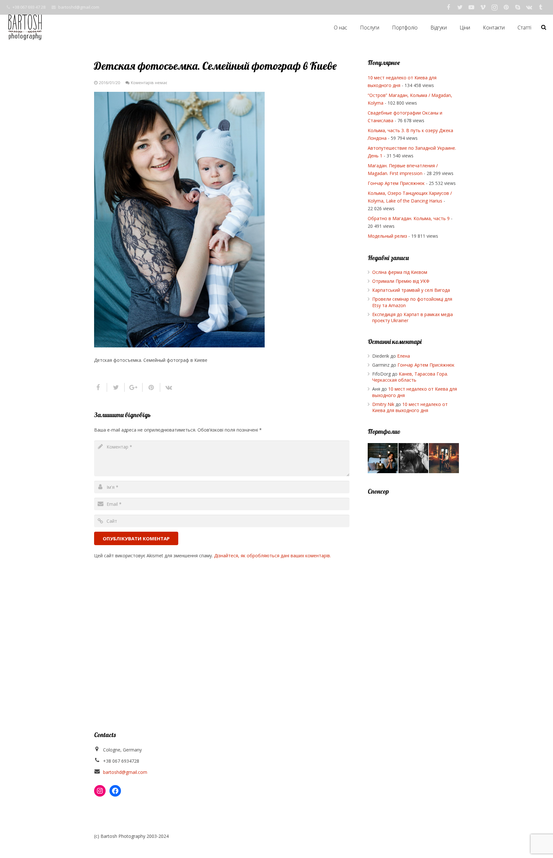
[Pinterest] (506, 7)
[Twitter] (460, 7)
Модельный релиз (387, 236)
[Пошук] (544, 27)
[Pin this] (151, 387)
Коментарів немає (149, 82)
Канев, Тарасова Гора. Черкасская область (410, 377)
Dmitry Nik (383, 404)
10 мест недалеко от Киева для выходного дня (410, 407)
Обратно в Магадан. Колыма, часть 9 (409, 218)
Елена (403, 356)
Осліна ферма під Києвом (399, 272)
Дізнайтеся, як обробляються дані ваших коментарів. (272, 555)
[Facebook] (448, 7)
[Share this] (100, 387)
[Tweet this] (116, 387)
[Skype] (517, 7)
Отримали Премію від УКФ (400, 281)
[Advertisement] (413, 599)
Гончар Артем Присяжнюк (396, 183)
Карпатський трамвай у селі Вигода (411, 290)
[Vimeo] (483, 7)
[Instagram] (494, 7)
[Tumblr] (540, 7)
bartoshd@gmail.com (78, 7)
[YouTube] (471, 7)
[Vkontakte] (529, 7)
